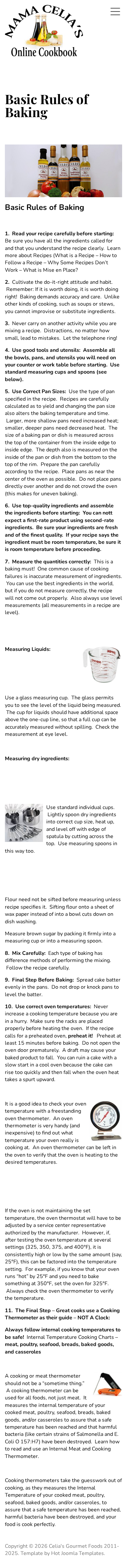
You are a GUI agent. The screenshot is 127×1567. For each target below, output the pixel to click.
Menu (115, 12)
